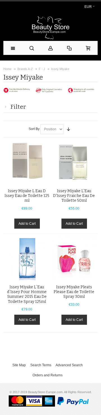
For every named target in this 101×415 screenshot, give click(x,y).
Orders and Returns (48, 375)
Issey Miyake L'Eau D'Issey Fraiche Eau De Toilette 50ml (74, 196)
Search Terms (40, 365)
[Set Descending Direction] (68, 129)
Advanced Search (69, 365)
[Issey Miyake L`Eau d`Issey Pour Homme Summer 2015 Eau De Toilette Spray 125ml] (26, 257)
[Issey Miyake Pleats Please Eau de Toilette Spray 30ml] (74, 257)
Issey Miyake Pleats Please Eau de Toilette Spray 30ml (74, 292)
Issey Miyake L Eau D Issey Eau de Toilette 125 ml (26, 196)
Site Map (19, 365)
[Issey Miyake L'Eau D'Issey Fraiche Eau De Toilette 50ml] (74, 161)
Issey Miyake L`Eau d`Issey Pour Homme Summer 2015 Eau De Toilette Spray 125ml (27, 294)
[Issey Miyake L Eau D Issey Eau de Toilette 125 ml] (26, 161)
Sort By (34, 129)
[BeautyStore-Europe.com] (50, 28)
